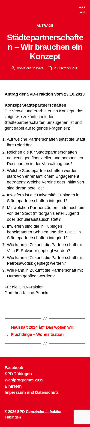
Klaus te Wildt (33, 68)
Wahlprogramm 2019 (24, 380)
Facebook (14, 367)
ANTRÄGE (45, 25)
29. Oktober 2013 (66, 68)
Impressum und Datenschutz (32, 392)
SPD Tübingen (18, 374)
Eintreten (13, 386)
